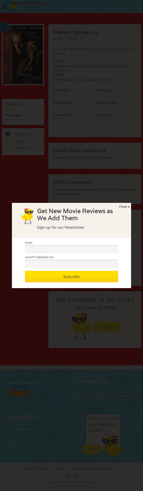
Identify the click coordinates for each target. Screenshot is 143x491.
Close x (124, 206)
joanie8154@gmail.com (39, 257)
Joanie (29, 242)
